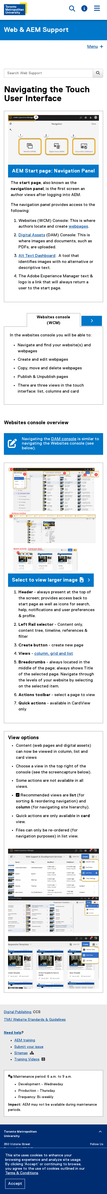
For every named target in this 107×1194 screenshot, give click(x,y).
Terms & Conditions (21, 1173)
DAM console (63, 439)
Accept (15, 1184)
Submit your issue (28, 1047)
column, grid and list (53, 654)
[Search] (98, 73)
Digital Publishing (17, 1012)
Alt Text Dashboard (36, 256)
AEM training (24, 1040)
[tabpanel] (53, 363)
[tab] (53, 320)
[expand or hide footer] (100, 1132)
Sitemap (21, 1053)
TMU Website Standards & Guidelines (35, 1019)
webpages (78, 227)
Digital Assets (31, 235)
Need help (12, 1033)
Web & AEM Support (36, 30)
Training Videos (26, 1059)
